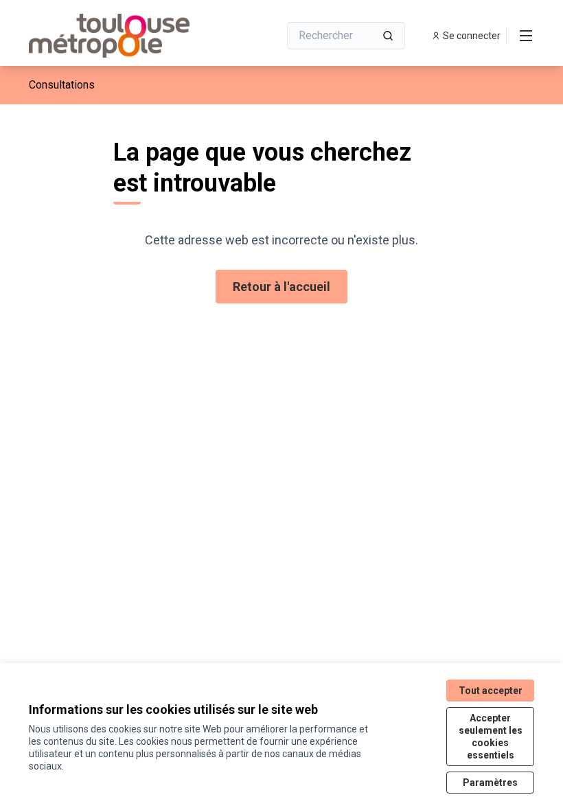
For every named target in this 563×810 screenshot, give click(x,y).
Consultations (62, 84)
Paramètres (490, 782)
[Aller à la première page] (120, 36)
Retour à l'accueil (281, 286)
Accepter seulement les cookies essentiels (490, 737)
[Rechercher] (388, 36)
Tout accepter (490, 690)
